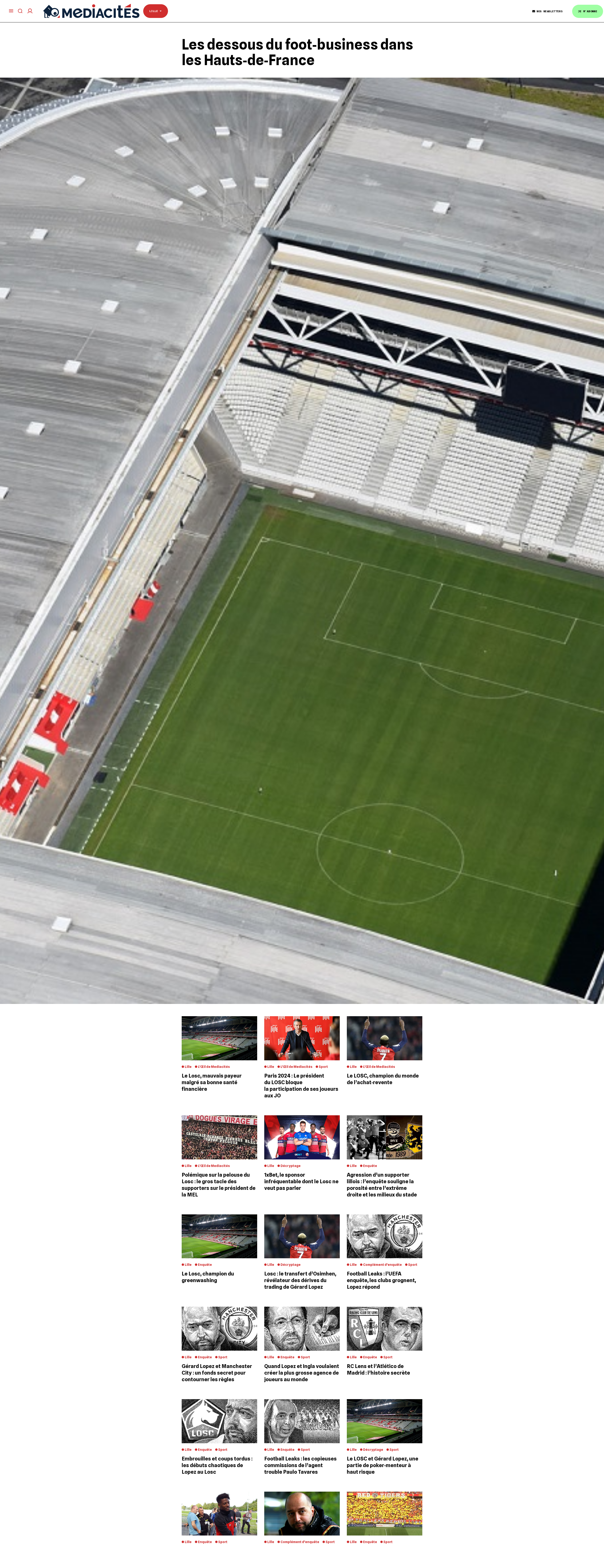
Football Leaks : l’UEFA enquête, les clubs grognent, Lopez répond (381, 1280)
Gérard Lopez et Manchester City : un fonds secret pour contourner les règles (217, 1372)
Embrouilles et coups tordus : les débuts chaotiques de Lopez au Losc (217, 1465)
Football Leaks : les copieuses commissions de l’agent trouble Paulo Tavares (300, 1465)
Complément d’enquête (382, 1265)
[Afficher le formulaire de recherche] (20, 11)
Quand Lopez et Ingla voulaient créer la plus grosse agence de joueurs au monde (301, 1372)
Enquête (370, 1166)
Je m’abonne (587, 11)
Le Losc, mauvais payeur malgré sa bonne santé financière (212, 1082)
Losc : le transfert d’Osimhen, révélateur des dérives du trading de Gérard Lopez (300, 1280)
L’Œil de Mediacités (214, 1067)
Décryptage (291, 1166)
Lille (154, 11)
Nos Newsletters (549, 11)
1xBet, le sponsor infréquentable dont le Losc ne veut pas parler (301, 1181)
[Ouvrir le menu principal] (11, 10)
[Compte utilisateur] (30, 10)
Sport (323, 1067)
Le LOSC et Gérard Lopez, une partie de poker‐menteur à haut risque (382, 1465)
